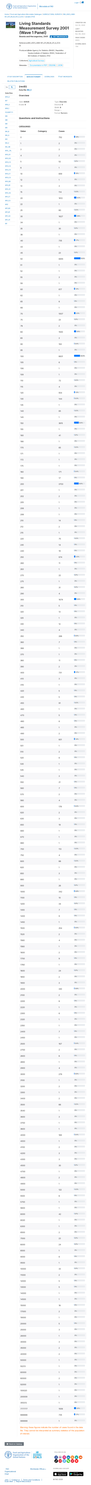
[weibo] (72, 1461)
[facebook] (56, 1457)
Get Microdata (60, 37)
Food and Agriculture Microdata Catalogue (25, 14)
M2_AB (7, 147)
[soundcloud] (80, 1457)
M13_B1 (7, 185)
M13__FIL (8, 151)
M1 (6, 223)
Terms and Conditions (31, 1480)
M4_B (7, 131)
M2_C (7, 143)
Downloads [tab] (49, 77)
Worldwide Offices (37, 1469)
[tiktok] (56, 1461)
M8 (6, 120)
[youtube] (76, 1461)
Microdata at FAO (46, 6)
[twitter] (64, 1461)
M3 (6, 139)
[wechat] (68, 1461)
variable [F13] (30, 17)
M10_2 (7, 104)
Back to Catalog (15, 1444)
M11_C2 (7, 200)
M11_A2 (7, 216)
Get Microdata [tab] (66, 77)
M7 (6, 101)
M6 (6, 124)
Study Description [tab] (15, 77)
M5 (6, 128)
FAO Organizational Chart (10, 1471)
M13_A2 (8, 193)
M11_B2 (7, 208)
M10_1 (7, 108)
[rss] (72, 1457)
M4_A (7, 135)
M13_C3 (8, 162)
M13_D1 (7, 154)
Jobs (7, 1480)
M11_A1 (7, 220)
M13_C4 (8, 166)
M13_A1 (7, 189)
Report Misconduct (23, 1481)
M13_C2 (8, 177)
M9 (6, 116)
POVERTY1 (9, 112)
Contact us (15, 1480)
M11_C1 (7, 197)
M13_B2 (8, 181)
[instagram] (64, 1457)
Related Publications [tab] (16, 81)
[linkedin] (68, 1457)
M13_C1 (7, 174)
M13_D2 (8, 158)
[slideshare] (76, 1457)
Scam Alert (9, 1481)
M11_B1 (7, 212)
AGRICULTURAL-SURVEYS (52, 14)
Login (76, 3)
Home (7, 14)
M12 (6, 204)
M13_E (7, 97)
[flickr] (60, 1457)
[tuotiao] (60, 1461)
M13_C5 (8, 170)
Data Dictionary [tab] (34, 77)
